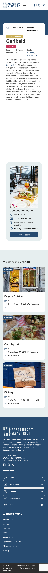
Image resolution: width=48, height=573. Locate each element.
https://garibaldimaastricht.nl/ (26, 228)
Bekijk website (24, 235)
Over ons (6, 528)
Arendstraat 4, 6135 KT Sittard (15, 461)
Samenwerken (8, 537)
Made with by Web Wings (38, 566)
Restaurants (18, 28)
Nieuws (6, 524)
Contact (6, 533)
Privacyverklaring (10, 546)
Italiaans (30, 28)
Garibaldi (10, 65)
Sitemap (6, 550)
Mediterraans (32, 30)
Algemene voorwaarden (12, 542)
